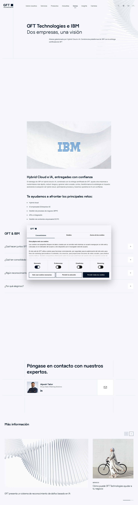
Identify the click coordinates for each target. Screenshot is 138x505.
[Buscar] (118, 6)
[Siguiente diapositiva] (131, 434)
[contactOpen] (105, 387)
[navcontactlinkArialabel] (128, 6)
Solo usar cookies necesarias (42, 275)
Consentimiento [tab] (41, 235)
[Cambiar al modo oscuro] (133, 5)
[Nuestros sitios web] (123, 6)
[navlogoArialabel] (8, 5)
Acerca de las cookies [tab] (97, 235)
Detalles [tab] (69, 235)
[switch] (58, 266)
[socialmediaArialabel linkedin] (41, 391)
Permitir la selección (69, 275)
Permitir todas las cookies (96, 275)
